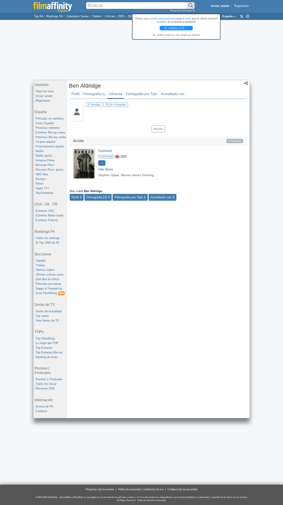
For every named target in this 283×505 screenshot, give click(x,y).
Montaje (95, 104)
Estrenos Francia (46, 220)
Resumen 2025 (45, 388)
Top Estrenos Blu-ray (49, 352)
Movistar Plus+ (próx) (49, 169)
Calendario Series (77, 16)
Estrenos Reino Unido (49, 215)
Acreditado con (172, 94)
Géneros (115, 94)
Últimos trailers (45, 270)
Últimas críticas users (50, 274)
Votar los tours (45, 91)
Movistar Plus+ (45, 165)
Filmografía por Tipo (141, 94)
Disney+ (41, 179)
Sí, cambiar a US (174, 28)
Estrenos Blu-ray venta (50, 132)
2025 (121, 16)
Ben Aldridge (85, 86)
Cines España (45, 123)
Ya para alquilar (45, 141)
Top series (42, 316)
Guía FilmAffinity (50, 293)
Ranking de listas (47, 357)
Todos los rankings (48, 238)
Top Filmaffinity (45, 338)
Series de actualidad (49, 311)
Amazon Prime (45, 160)
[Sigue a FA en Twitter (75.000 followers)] (241, 16)
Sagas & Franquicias (49, 288)
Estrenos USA (45, 210)
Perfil (75, 94)
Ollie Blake (105, 169)
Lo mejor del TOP (47, 343)
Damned (105, 151)
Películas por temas (48, 283)
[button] (246, 83)
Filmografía (94, 94)
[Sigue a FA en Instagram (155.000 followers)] (247, 16)
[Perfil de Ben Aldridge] (77, 115)
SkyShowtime (44, 193)
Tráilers (96, 16)
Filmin (39, 183)
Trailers (40, 265)
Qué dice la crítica (47, 279)
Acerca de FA (44, 406)
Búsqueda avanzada (181, 10)
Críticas (110, 16)
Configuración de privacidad (182, 489)
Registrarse (241, 6)
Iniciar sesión (44, 96)
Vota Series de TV (47, 320)
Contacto (41, 411)
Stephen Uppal (108, 175)
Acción (158, 129)
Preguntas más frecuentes (100, 489)
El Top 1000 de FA (47, 242)
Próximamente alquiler (50, 146)
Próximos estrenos (48, 127)
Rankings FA (54, 16)
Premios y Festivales (49, 379)
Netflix (40, 151)
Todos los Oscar (46, 383)
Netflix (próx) (44, 155)
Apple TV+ (42, 188)
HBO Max (42, 174)
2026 (131, 16)
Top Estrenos (44, 347)
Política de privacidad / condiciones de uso (141, 489)
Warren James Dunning (137, 175)
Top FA (38, 16)
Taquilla (40, 260)
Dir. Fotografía (117, 104)
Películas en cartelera (49, 118)
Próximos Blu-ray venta (51, 137)
